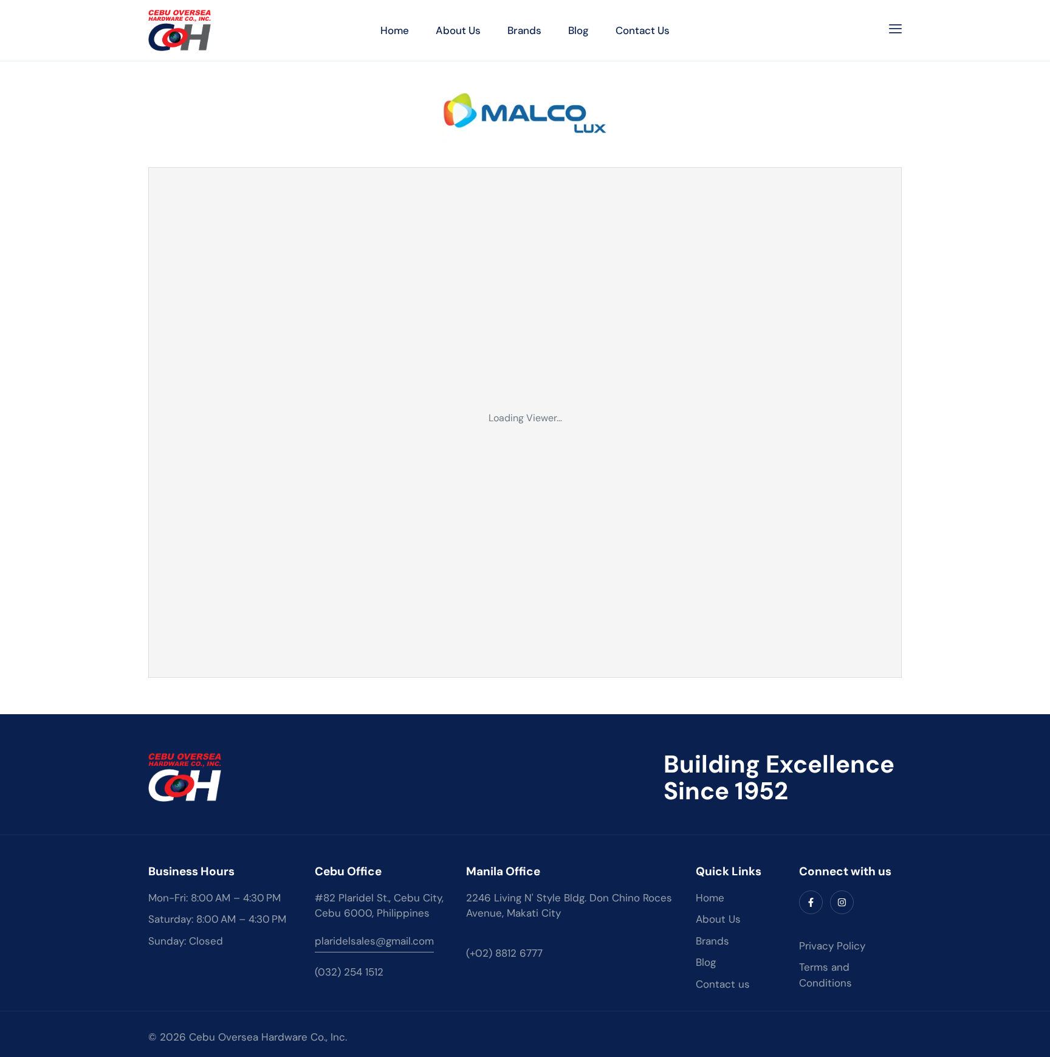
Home (394, 30)
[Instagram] (842, 902)
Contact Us (643, 30)
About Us (458, 30)
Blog (578, 30)
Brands (524, 30)
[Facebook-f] (811, 902)
